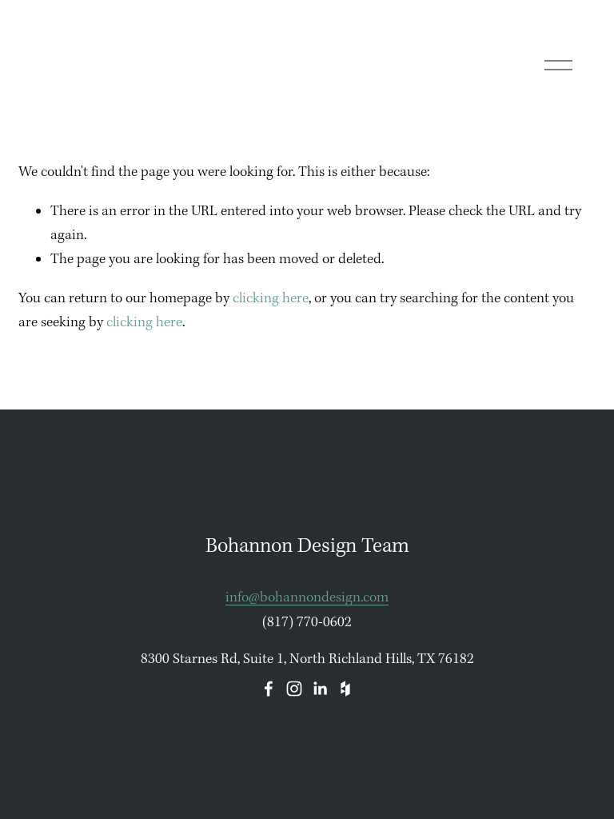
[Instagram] (294, 689)
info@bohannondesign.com (307, 598)
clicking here (271, 299)
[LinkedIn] (320, 689)
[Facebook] (269, 689)
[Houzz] (345, 689)
